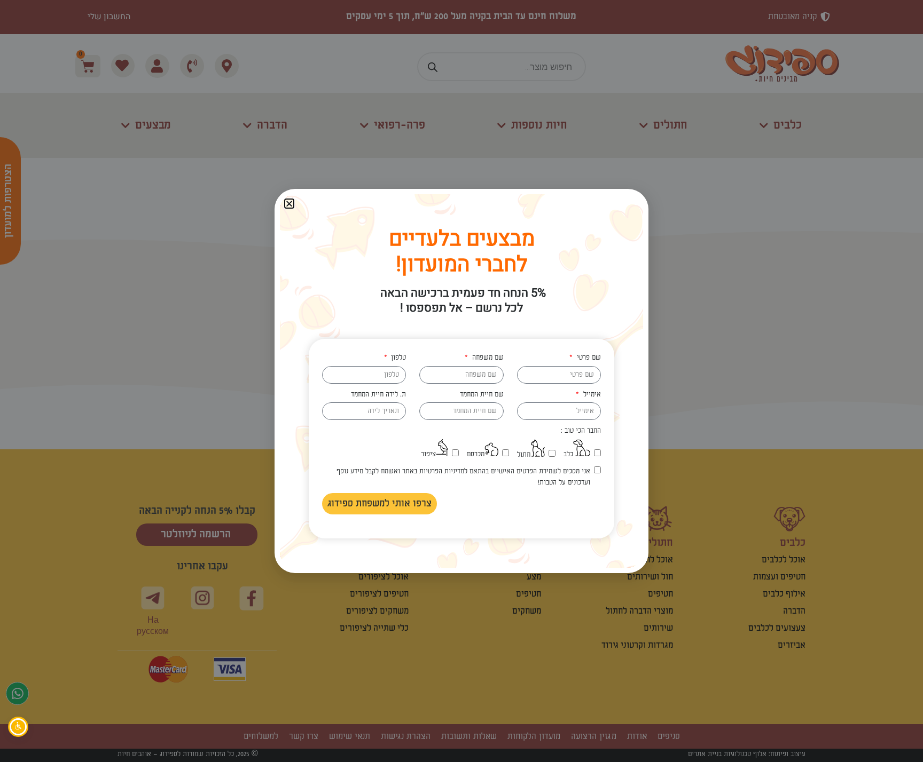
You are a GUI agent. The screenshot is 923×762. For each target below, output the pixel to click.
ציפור (428, 454)
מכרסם (475, 454)
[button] (289, 204)
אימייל (590, 394)
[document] (461, 381)
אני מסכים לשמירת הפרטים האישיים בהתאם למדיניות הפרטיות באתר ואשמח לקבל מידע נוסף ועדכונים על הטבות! (463, 477)
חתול (523, 454)
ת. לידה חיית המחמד (378, 394)
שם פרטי (587, 357)
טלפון (397, 357)
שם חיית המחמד (482, 394)
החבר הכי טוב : (581, 430)
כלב (568, 454)
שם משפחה (486, 357)
